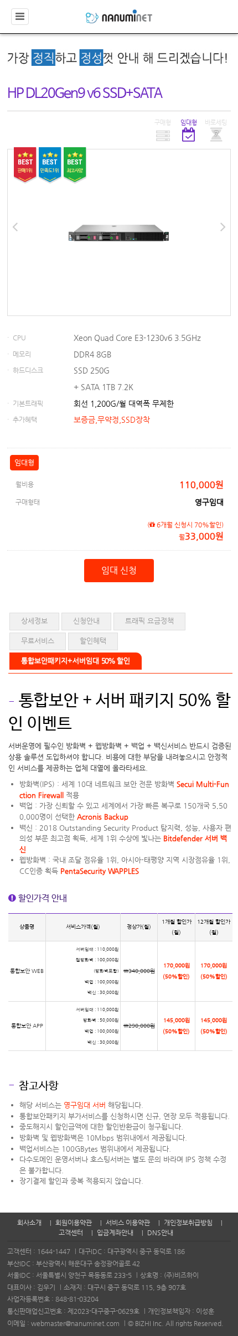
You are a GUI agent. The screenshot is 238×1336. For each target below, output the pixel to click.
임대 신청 (119, 570)
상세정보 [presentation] (34, 621)
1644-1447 (53, 1251)
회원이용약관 (73, 1222)
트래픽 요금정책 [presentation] (149, 621)
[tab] (34, 621)
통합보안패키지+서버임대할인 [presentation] (75, 660)
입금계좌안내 (115, 1232)
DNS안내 (160, 1232)
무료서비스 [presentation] (37, 640)
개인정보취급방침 (188, 1222)
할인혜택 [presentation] (93, 640)
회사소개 (29, 1222)
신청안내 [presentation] (86, 621)
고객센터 (71, 1232)
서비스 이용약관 (128, 1222)
